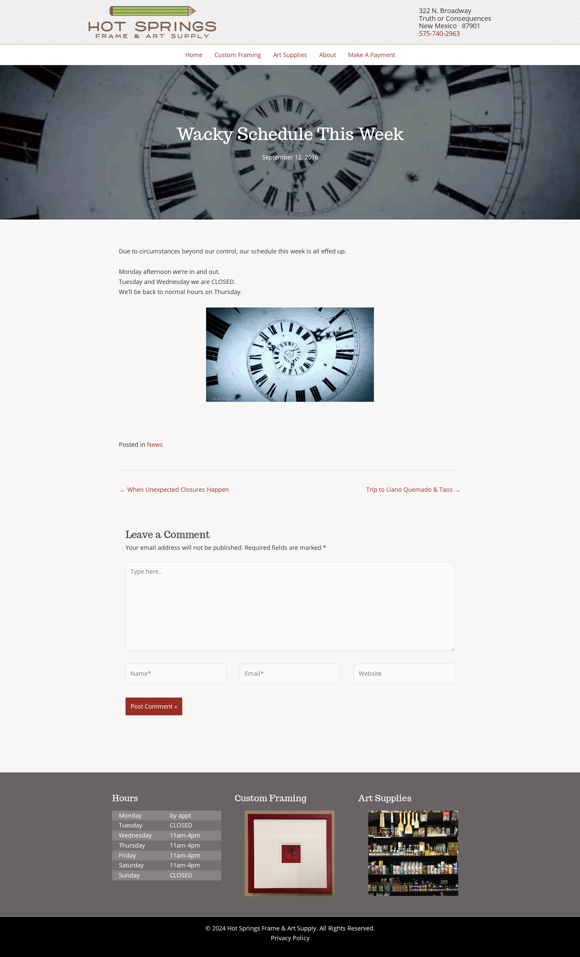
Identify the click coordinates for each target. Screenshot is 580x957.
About (327, 55)
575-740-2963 (439, 33)
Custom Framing (237, 55)
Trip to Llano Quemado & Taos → (413, 489)
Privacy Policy (290, 938)
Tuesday (130, 825)
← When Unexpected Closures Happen (174, 489)
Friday (127, 855)
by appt (180, 815)
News (155, 444)
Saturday (131, 865)
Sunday (129, 875)
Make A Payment (371, 55)
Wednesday (135, 835)
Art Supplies (290, 55)
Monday (130, 815)
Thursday (132, 845)
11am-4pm (185, 835)
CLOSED (181, 825)
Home (193, 55)
